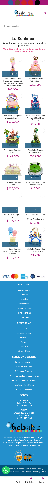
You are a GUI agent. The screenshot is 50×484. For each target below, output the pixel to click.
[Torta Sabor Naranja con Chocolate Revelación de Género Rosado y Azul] (35, 202)
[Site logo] (24, 14)
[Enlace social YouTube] (24, 2)
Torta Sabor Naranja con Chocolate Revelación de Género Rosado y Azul (35, 217)
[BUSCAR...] (43, 26)
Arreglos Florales (24, 333)
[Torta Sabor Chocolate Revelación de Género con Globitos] (12, 236)
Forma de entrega (24, 313)
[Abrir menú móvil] (3, 14)
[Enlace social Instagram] (17, 2)
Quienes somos (24, 290)
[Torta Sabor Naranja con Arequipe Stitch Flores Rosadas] (35, 103)
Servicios (24, 299)
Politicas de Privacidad (24, 371)
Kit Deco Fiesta (24, 351)
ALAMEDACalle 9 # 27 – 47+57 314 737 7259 (24, 403)
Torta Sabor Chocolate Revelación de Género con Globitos (13, 251)
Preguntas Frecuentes (24, 362)
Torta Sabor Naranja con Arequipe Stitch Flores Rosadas (35, 118)
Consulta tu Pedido (24, 390)
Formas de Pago (24, 308)
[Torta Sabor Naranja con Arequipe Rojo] (12, 202)
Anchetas (24, 338)
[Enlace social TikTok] (37, 2)
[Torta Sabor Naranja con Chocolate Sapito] (35, 169)
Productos (24, 295)
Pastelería (24, 347)
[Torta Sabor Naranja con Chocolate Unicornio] (12, 103)
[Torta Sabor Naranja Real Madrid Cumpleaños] (35, 236)
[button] (6, 470)
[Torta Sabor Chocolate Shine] (12, 169)
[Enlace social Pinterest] (30, 2)
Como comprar (24, 304)
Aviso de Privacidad (24, 367)
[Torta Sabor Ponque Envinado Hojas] (35, 137)
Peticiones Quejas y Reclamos (24, 380)
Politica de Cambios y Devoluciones (24, 376)
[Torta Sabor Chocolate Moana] (12, 137)
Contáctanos (24, 318)
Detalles (24, 342)
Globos (24, 328)
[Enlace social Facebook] (10, 2)
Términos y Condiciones (24, 385)
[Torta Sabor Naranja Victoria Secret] (35, 66)
